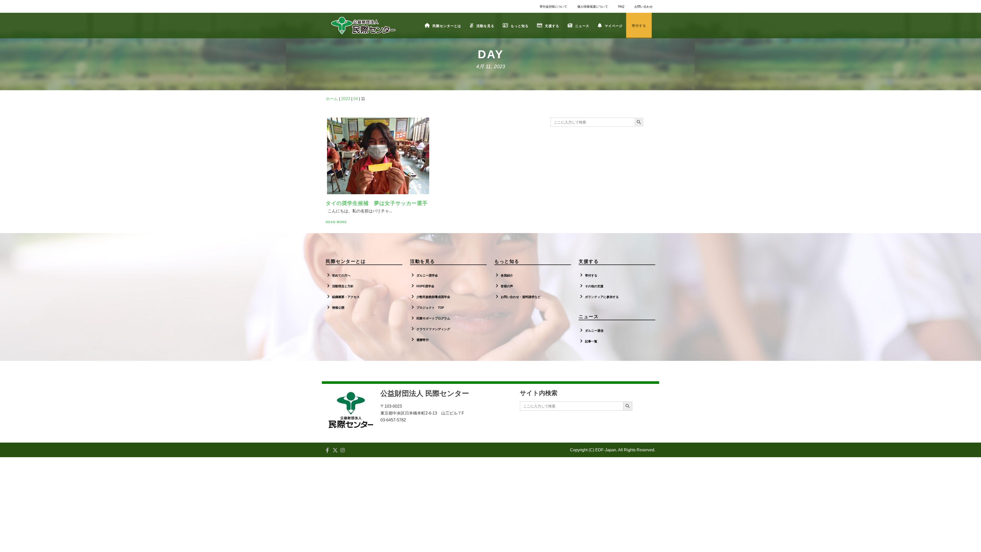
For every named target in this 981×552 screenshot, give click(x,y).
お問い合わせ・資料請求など (521, 297)
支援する (552, 26)
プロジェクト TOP (430, 307)
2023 (345, 99)
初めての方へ (341, 275)
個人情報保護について (592, 6)
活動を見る (485, 26)
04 (355, 99)
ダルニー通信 (594, 330)
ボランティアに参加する (602, 297)
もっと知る (520, 26)
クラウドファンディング (433, 329)
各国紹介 (507, 275)
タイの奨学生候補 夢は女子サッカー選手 (377, 203)
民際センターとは (447, 26)
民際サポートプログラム (433, 318)
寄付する (591, 275)
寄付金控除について (553, 6)
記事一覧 (591, 341)
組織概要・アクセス (346, 297)
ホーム (332, 99)
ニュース (582, 26)
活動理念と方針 (343, 286)
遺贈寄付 (422, 340)
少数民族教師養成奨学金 (433, 297)
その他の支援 (594, 286)
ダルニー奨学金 (427, 275)
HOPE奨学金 (425, 286)
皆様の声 (507, 286)
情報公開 (338, 307)
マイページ (614, 26)
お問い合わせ (643, 6)
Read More (336, 222)
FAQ (621, 6)
